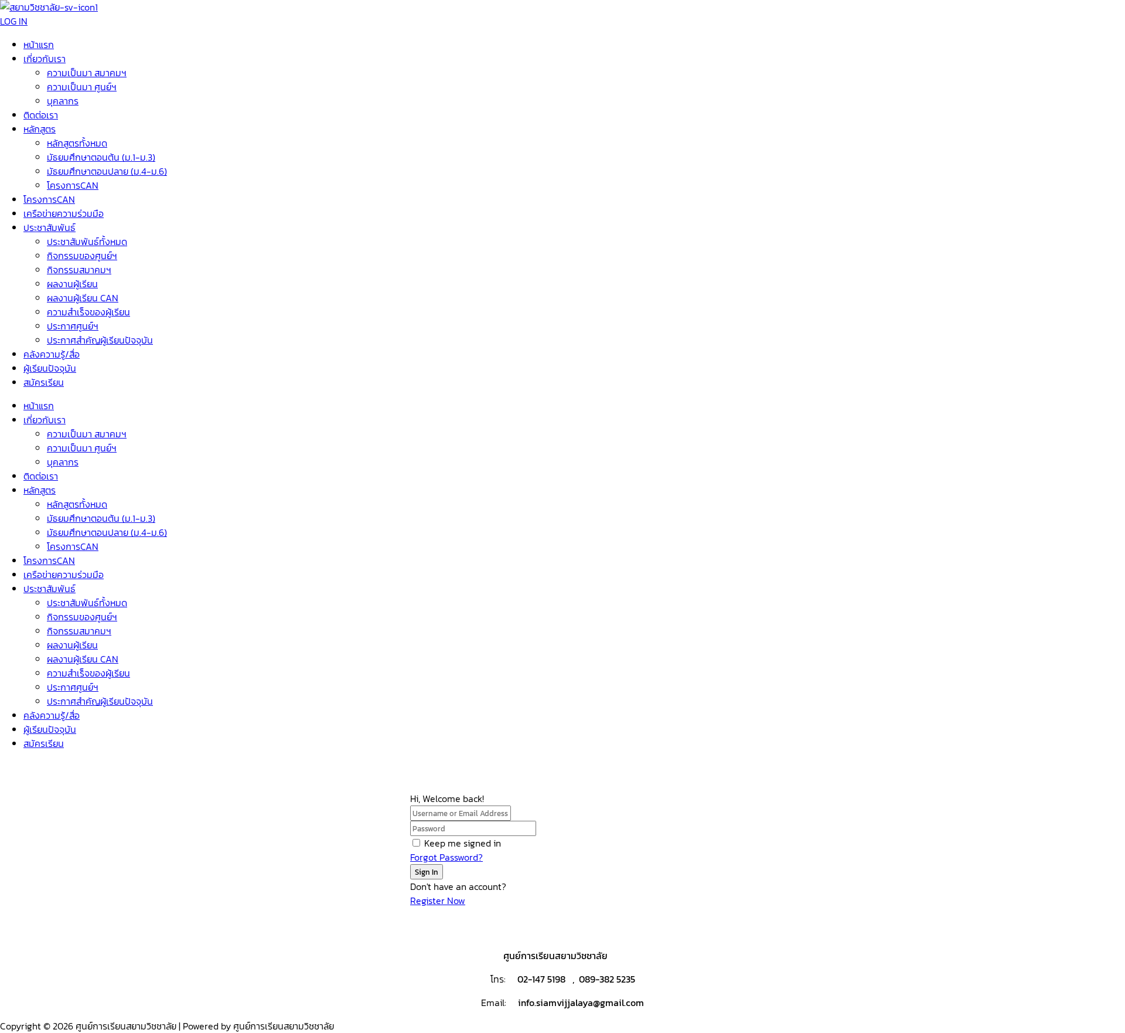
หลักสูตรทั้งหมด (77, 143)
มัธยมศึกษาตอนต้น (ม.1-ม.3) (101, 157)
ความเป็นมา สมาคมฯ (87, 73)
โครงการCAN (72, 185)
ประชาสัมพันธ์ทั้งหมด (87, 242)
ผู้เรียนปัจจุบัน (49, 368)
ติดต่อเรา (40, 115)
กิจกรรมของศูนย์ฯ (82, 256)
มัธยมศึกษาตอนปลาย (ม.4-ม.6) (107, 171)
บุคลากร (63, 101)
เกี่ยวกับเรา (44, 59)
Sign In (426, 872)
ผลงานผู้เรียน (72, 284)
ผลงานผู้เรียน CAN (82, 298)
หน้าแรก (38, 45)
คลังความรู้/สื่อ (51, 354)
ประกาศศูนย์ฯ (72, 326)
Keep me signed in (462, 843)
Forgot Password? (446, 857)
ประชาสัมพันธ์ (49, 227)
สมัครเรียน (43, 382)
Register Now (437, 900)
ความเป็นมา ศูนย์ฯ (82, 87)
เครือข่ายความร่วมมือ (63, 213)
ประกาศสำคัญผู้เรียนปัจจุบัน (100, 340)
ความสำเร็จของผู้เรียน (88, 312)
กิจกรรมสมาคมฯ (79, 270)
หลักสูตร (39, 129)
